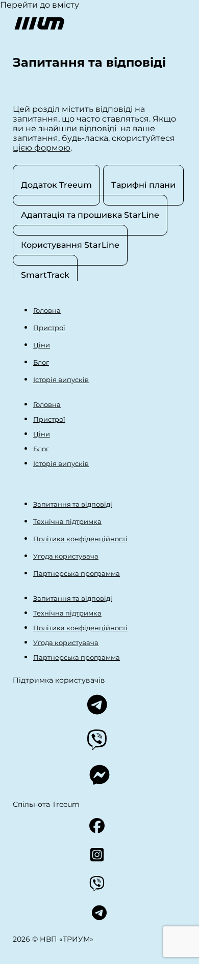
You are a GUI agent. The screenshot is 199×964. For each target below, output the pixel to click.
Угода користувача (65, 556)
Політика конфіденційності (80, 539)
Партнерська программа (76, 573)
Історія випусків (61, 379)
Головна (47, 310)
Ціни (41, 345)
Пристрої (49, 328)
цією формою (41, 148)
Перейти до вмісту (39, 5)
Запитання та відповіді (72, 504)
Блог (41, 362)
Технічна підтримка (67, 521)
